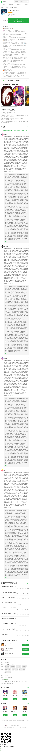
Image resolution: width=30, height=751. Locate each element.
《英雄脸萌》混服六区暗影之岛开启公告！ (9, 587)
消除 (13, 669)
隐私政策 (6, 679)
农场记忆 (5, 695)
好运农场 (25, 711)
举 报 (0, 749)
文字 (17, 669)
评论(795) (10, 80)
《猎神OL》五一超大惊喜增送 (8, 597)
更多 (28, 127)
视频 (24, 669)
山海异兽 (5, 711)
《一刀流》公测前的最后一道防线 (8, 592)
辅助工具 (7, 666)
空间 (10, 672)
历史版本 (25, 80)
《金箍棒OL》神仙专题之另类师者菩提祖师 (9, 608)
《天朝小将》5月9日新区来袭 (8, 634)
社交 (20, 669)
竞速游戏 (13, 666)
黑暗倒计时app (25, 695)
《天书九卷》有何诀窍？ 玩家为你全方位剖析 (9, 613)
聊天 (6, 672)
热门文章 (18, 80)
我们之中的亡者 (15, 695)
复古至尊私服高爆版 (15, 711)
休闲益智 (18, 666)
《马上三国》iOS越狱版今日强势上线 (9, 602)
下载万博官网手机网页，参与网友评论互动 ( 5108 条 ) (15, 130)
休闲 (6, 669)
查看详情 (25, 645)
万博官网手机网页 (3, 2)
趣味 (10, 669)
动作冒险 (24, 666)
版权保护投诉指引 (15, 723)
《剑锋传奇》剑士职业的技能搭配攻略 (9, 618)
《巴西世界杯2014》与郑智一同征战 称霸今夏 (9, 623)
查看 (5, 699)
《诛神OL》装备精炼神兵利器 (8, 629)
